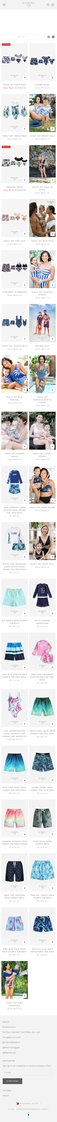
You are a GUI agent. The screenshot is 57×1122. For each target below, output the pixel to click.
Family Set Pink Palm (14, 241)
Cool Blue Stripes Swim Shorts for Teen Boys (14, 675)
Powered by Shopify (39, 1109)
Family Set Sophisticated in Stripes (42, 400)
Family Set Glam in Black (42, 188)
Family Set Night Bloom (42, 507)
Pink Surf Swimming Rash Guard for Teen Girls (42, 677)
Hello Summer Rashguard (42, 621)
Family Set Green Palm (15, 136)
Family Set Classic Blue (14, 346)
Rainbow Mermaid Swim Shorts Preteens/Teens (14, 842)
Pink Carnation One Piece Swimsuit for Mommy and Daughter (15, 734)
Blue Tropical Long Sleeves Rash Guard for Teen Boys (15, 510)
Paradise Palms (14, 187)
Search (6, 1095)
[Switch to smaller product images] (53, 37)
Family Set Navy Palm (14, 85)
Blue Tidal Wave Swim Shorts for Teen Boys (15, 788)
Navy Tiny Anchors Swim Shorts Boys (14, 896)
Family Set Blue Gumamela (14, 1004)
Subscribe (12, 1081)
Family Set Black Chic (42, 564)
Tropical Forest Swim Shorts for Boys (42, 896)
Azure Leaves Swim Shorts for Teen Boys (42, 788)
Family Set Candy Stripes (42, 454)
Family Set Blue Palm (42, 241)
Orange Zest (42, 346)
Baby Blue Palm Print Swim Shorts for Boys (14, 950)
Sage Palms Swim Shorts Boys (42, 842)
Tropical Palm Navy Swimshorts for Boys (42, 950)
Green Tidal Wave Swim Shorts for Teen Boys (42, 732)
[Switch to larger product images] (48, 37)
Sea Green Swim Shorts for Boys (14, 621)
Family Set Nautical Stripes (42, 293)
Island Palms (42, 85)
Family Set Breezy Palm (42, 136)
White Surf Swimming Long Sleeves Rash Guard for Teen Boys (14, 567)
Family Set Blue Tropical (14, 398)
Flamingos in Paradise (14, 292)
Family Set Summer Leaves (15, 454)
